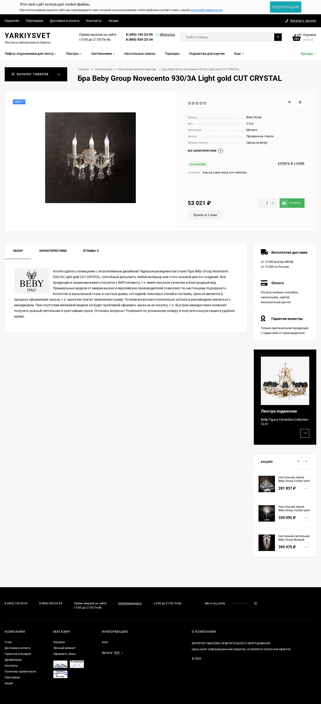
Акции (113, 21)
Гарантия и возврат (18, 654)
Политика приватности (20, 671)
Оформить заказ (64, 654)
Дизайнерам (13, 659)
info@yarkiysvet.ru (130, 603)
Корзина (59, 642)
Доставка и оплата (64, 21)
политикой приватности (206, 10)
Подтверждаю (285, 7)
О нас (8, 642)
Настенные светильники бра (137, 69)
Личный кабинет (64, 648)
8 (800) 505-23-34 (139, 39)
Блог (105, 642)
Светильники (103, 69)
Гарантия (11, 21)
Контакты (94, 21)
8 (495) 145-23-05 (139, 34)
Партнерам (34, 21)
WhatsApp (161, 34)
